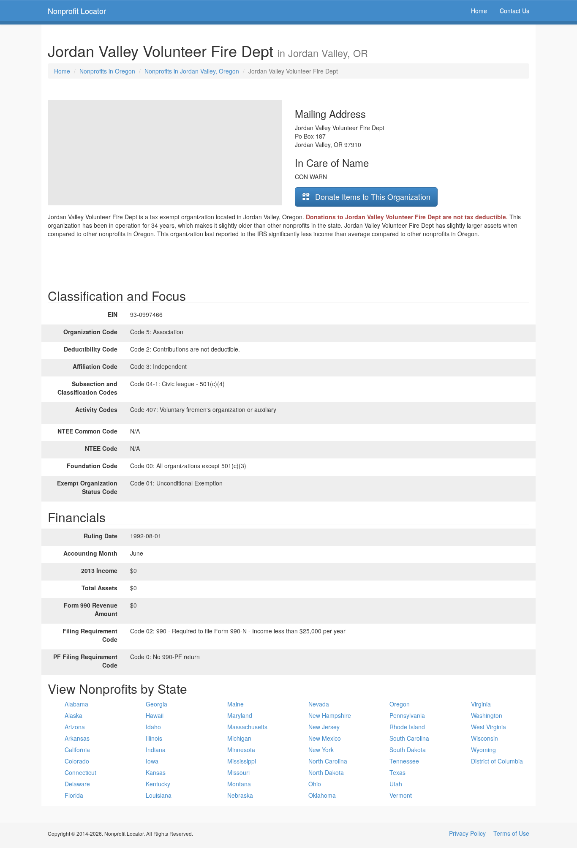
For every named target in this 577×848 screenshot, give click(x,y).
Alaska (73, 715)
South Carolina (409, 738)
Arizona (75, 727)
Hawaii (154, 715)
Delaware (77, 784)
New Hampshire (329, 715)
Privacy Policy (467, 833)
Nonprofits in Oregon (107, 71)
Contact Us (514, 10)
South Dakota (407, 749)
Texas (397, 772)
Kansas (156, 772)
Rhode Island (407, 727)
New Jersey (324, 727)
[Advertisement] (288, 261)
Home (479, 10)
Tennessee (404, 761)
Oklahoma (322, 795)
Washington (486, 715)
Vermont (400, 795)
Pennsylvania (407, 715)
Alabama (76, 704)
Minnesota (241, 749)
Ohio (314, 784)
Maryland (239, 715)
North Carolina (327, 761)
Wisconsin (484, 738)
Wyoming (483, 749)
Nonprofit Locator (77, 10)
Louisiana (158, 795)
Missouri (238, 772)
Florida (74, 795)
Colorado (77, 761)
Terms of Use (511, 833)
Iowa (152, 761)
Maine (235, 704)
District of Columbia (497, 761)
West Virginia (488, 727)
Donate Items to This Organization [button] (371, 196)
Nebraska (240, 795)
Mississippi (241, 761)
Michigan (239, 738)
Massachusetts (247, 727)
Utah (395, 784)
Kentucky (158, 784)
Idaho (153, 727)
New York (321, 749)
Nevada (318, 704)
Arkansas (77, 738)
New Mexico (324, 738)
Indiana (156, 749)
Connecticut (80, 772)
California (77, 749)
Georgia (156, 704)
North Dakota (326, 772)
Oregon (399, 704)
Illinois (154, 738)
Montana (239, 784)
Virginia (481, 704)
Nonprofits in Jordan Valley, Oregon (191, 71)
